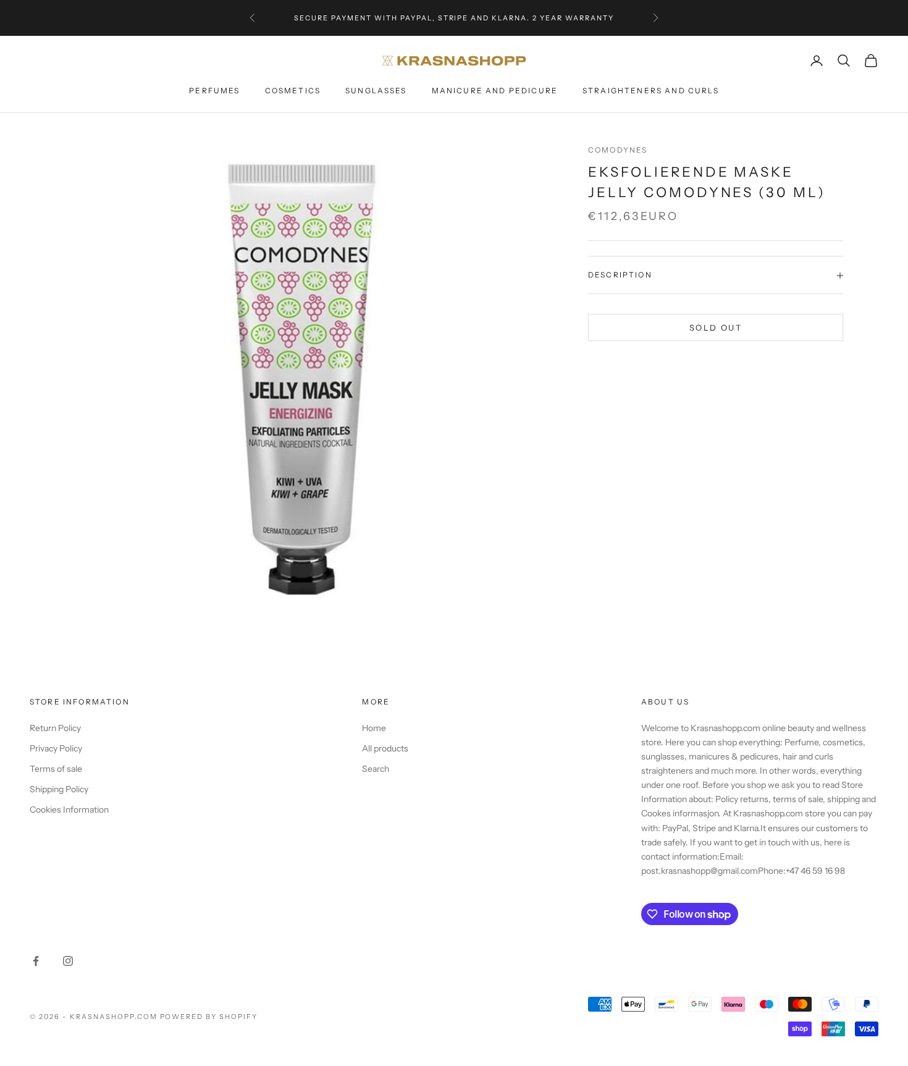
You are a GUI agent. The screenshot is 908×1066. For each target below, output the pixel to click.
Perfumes (214, 90)
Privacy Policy (56, 748)
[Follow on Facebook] (36, 961)
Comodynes (617, 149)
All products (385, 748)
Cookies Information (69, 809)
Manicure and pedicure (495, 90)
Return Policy (55, 728)
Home (374, 728)
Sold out (715, 327)
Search (375, 768)
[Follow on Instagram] (68, 961)
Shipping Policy (59, 789)
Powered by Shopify (209, 1016)
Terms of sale (56, 768)
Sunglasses (376, 90)
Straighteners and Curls (650, 90)
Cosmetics (293, 90)
